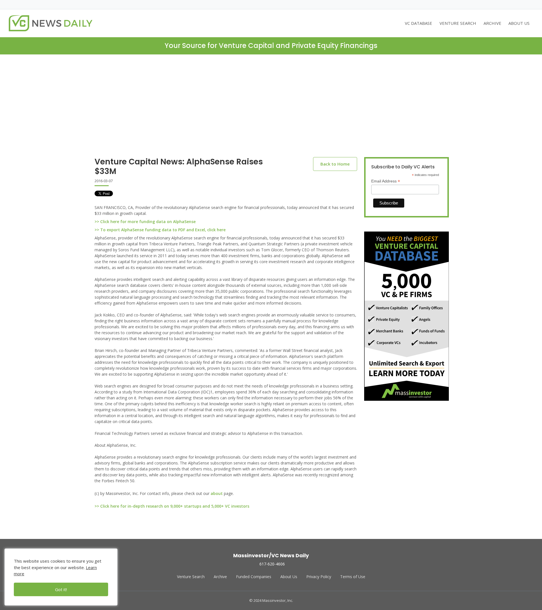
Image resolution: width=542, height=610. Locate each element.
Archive (220, 576)
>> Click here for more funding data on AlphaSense (145, 221)
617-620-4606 (272, 564)
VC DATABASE (418, 23)
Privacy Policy (318, 576)
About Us (288, 576)
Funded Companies (253, 576)
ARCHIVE (492, 23)
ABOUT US (519, 23)
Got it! (61, 589)
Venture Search (191, 576)
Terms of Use (352, 576)
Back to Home (335, 164)
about (217, 493)
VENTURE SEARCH (458, 23)
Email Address (385, 181)
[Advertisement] (271, 110)
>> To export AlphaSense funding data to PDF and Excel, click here (160, 229)
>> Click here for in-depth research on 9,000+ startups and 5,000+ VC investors (172, 506)
